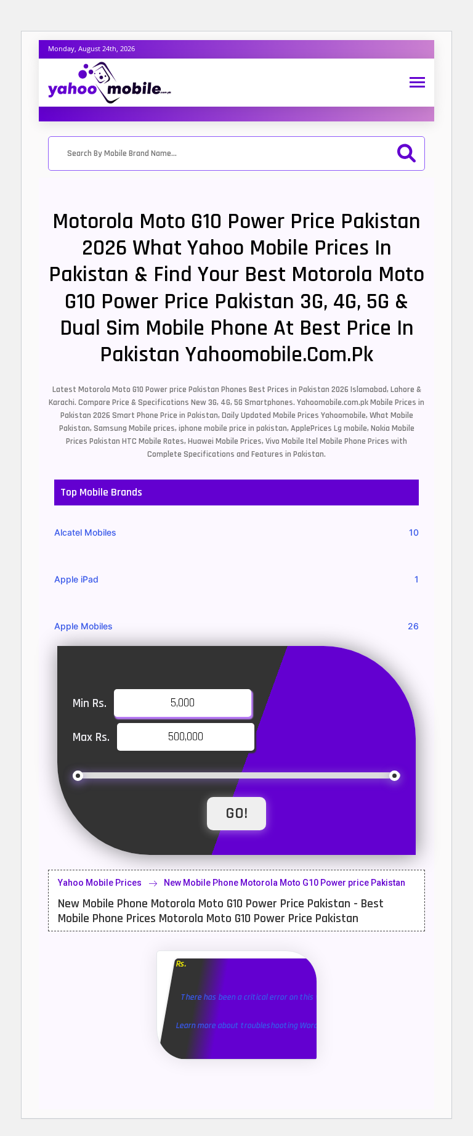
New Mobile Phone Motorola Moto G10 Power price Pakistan (284, 883)
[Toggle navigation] (417, 83)
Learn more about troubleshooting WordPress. (258, 1025)
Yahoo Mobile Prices (100, 883)
